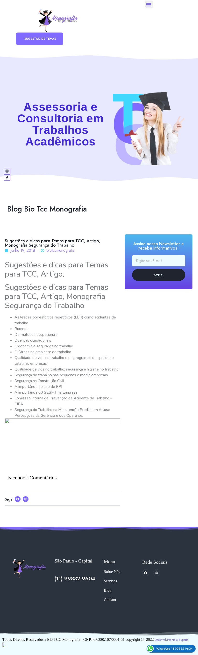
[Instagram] (7, 171)
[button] (149, 4)
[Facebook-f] (7, 177)
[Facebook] (145, 572)
